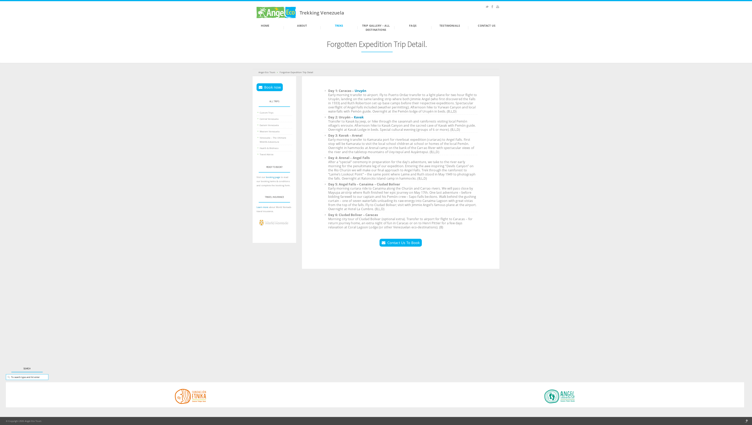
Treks (339, 25)
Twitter (487, 6)
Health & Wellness (269, 148)
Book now (272, 87)
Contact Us (486, 25)
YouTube (497, 6)
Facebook (492, 6)
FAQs (413, 25)
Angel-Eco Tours (266, 72)
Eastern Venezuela (269, 125)
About (302, 25)
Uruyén (360, 91)
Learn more (263, 207)
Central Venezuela (269, 118)
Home (265, 25)
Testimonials (449, 25)
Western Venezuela (269, 131)
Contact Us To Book (403, 242)
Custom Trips (266, 112)
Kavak (359, 117)
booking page (273, 177)
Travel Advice (266, 154)
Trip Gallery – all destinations (376, 28)
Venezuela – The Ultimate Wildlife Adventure (273, 139)
